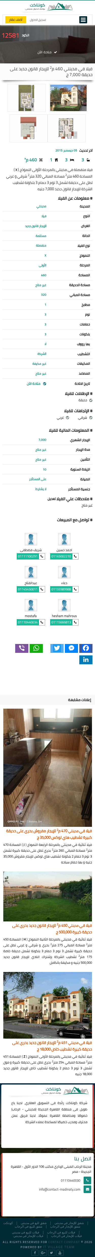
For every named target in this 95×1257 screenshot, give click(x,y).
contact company (64, 1242)
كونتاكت (72, 1103)
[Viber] (22, 648)
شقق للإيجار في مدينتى (69, 1223)
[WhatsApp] (36, 648)
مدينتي (30, 1109)
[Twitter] (57, 648)
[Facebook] (86, 648)
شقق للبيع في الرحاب (28, 1226)
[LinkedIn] (86, 659)
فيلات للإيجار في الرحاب (66, 1236)
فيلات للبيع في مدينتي (25, 1232)
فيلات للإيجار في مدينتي (28, 1236)
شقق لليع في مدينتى (34, 1223)
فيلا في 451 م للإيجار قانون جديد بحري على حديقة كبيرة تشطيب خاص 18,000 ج (52, 1046)
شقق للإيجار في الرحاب (65, 1226)
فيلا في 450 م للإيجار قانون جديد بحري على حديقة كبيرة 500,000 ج (52, 929)
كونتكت (8, 1223)
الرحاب (16, 1109)
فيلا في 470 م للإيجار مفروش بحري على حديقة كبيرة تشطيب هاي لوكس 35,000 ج (49, 834)
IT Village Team (59, 1247)
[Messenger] (71, 648)
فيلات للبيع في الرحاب (61, 1232)
